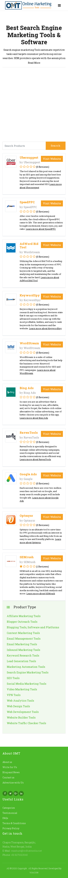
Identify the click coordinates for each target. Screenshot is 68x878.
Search (55, 145)
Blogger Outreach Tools (22, 621)
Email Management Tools (23, 638)
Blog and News (11, 772)
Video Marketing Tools (22, 689)
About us (7, 762)
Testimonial (9, 813)
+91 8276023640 (19, 854)
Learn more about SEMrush (40, 593)
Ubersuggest (29, 157)
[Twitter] (10, 793)
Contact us (8, 777)
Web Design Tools (18, 706)
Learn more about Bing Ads (34, 417)
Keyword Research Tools (23, 655)
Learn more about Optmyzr (40, 541)
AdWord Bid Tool (29, 245)
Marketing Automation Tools (26, 666)
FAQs (5, 818)
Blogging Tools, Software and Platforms (33, 627)
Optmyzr (26, 516)
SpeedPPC (27, 202)
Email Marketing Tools (22, 644)
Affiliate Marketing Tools (23, 616)
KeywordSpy (30, 295)
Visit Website (52, 158)
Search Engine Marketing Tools (27, 672)
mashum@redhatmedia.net (26, 850)
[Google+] (15, 793)
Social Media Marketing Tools (26, 683)
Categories (8, 807)
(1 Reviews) (42, 566)
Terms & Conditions (14, 823)
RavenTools (29, 433)
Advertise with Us (13, 782)
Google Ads (28, 474)
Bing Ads (27, 388)
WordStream (29, 343)
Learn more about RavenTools (35, 459)
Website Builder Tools (21, 717)
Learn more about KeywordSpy (45, 328)
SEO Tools (13, 678)
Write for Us (9, 767)
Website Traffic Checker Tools (26, 723)
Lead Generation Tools (21, 661)
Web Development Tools (23, 712)
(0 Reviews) (42, 166)
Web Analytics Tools (20, 700)
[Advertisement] (34, 106)
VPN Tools (13, 695)
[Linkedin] (21, 793)
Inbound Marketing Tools (23, 650)
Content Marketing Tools (23, 633)
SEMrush (27, 557)
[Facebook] (4, 793)
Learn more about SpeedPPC (41, 228)
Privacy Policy (10, 828)
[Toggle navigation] (59, 5)
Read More (34, 62)
